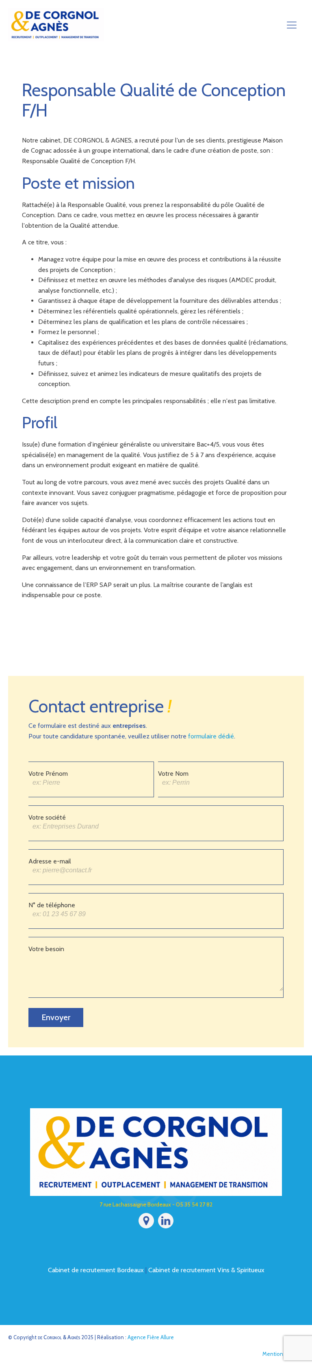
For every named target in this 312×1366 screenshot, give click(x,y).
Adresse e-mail (49, 861)
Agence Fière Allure (151, 1337)
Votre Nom (173, 773)
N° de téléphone (51, 905)
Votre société (47, 817)
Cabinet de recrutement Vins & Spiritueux (206, 1270)
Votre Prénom (48, 773)
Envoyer (55, 1017)
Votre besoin (46, 949)
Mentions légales (283, 1354)
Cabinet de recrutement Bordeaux (96, 1270)
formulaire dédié (211, 736)
